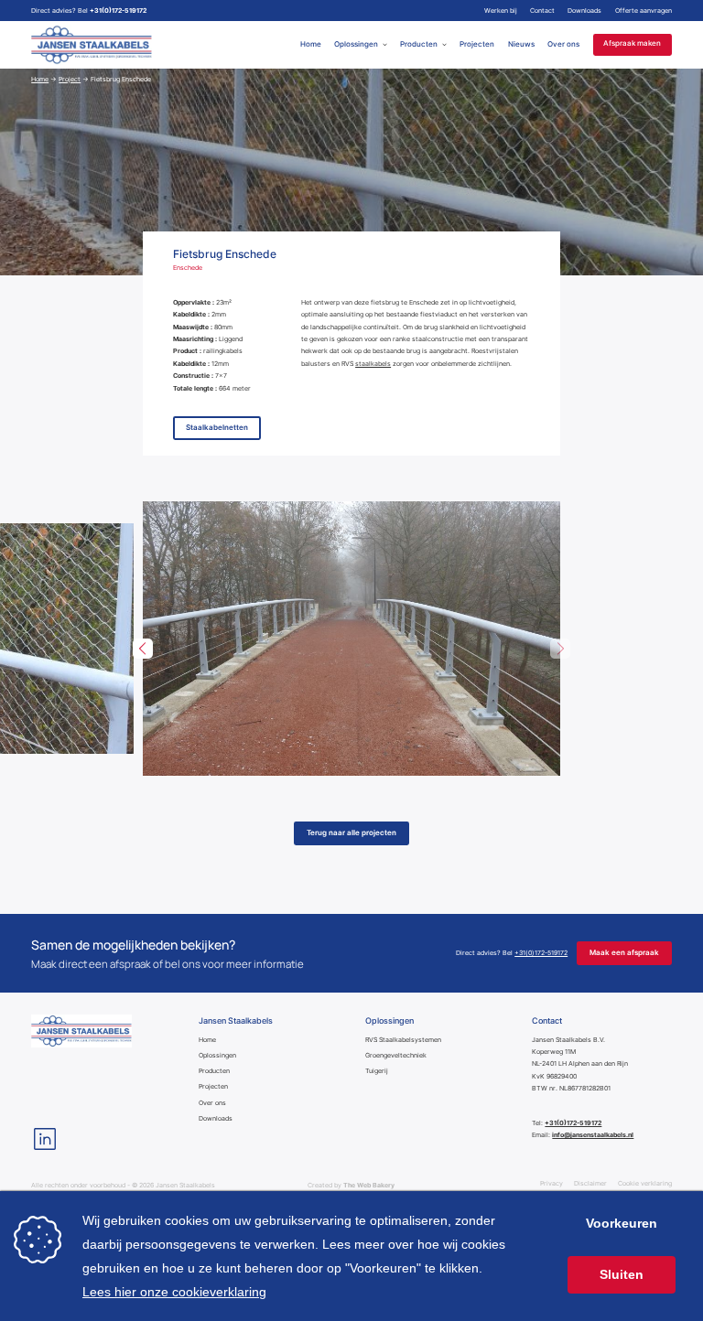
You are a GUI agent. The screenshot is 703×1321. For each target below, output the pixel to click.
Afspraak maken (632, 44)
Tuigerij (376, 1071)
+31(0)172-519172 (118, 10)
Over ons (563, 44)
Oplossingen (356, 44)
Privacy (551, 1183)
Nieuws (521, 44)
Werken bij (500, 10)
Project (70, 79)
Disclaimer (590, 1183)
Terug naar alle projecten (351, 833)
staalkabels (373, 364)
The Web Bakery (369, 1185)
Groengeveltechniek (396, 1055)
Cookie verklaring (645, 1183)
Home (310, 44)
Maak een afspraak (624, 953)
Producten (419, 44)
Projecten (477, 44)
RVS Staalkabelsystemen (403, 1040)
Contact (542, 10)
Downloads (584, 10)
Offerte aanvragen (643, 10)
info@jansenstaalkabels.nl (592, 1135)
